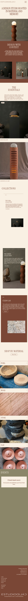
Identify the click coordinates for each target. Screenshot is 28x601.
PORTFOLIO (3, 581)
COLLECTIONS (4, 578)
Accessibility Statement (21, 574)
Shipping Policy (23, 571)
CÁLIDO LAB (3, 579)
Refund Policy (24, 572)
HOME (2, 576)
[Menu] (25, 2)
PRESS (2, 582)
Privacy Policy (24, 570)
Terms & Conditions (22, 568)
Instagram (3, 585)
